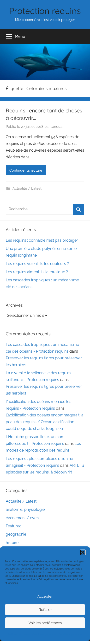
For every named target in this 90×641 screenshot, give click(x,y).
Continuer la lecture (25, 170)
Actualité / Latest (27, 188)
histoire (12, 542)
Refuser (45, 610)
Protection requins (45, 10)
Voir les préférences (45, 623)
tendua (56, 126)
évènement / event (23, 518)
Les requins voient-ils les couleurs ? (37, 263)
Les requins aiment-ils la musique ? (37, 272)
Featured (14, 526)
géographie (16, 534)
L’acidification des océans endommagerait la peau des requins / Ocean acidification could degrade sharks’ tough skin (45, 422)
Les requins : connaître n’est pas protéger (42, 240)
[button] (82, 552)
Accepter (45, 596)
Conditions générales (44, 634)
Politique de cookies (19, 634)
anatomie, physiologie (25, 509)
